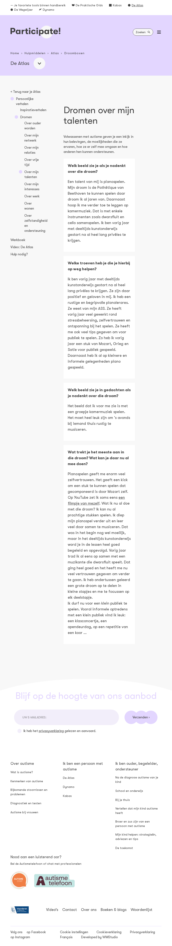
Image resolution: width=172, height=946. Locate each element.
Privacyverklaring (142, 932)
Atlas (55, 53)
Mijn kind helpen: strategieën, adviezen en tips (135, 837)
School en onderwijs (129, 790)
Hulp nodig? (19, 254)
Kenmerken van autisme (26, 781)
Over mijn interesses (31, 186)
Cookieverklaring (108, 932)
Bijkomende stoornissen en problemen (28, 792)
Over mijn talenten (31, 174)
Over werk (32, 196)
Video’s (52, 910)
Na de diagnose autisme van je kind (136, 779)
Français (66, 937)
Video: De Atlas (21, 247)
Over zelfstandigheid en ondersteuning (35, 223)
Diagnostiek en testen (25, 803)
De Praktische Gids (89, 5)
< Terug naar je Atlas (25, 92)
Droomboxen (74, 53)
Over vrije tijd (31, 162)
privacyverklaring (51, 731)
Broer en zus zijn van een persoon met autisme (132, 824)
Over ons (88, 910)
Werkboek (17, 240)
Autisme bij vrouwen (24, 812)
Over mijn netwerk (31, 138)
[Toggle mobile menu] (159, 32)
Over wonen (29, 206)
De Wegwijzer (23, 9)
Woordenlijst (141, 910)
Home (14, 53)
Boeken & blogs (113, 910)
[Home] (35, 32)
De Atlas (137, 5)
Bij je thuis (122, 800)
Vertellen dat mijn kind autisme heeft (136, 811)
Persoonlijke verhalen (25, 101)
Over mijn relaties (31, 150)
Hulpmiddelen (35, 53)
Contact (69, 910)
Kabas (117, 5)
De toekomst (124, 848)
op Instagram (20, 937)
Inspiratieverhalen (33, 110)
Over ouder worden (32, 125)
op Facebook (36, 932)
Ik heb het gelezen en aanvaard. (59, 731)
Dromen (26, 117)
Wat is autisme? (21, 772)
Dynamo (48, 9)
